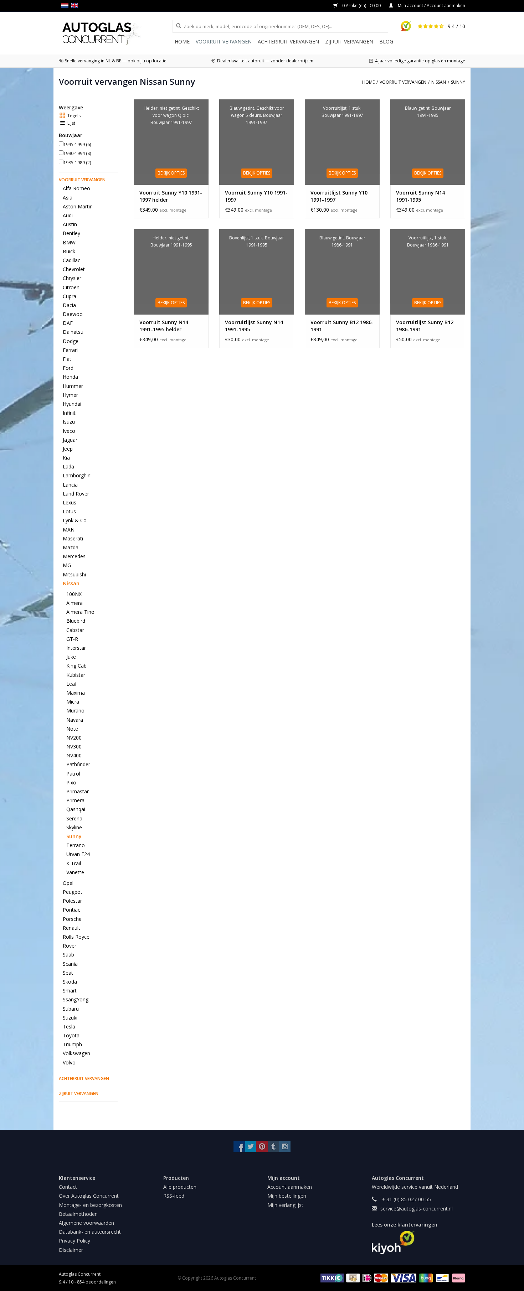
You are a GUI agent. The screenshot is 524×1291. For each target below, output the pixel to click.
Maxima (75, 692)
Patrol (73, 773)
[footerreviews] (419, 1242)
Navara (74, 719)
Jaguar (70, 439)
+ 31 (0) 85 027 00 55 (405, 1199)
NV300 (74, 746)
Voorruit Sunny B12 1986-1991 (342, 326)
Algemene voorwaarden (86, 1222)
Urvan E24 (78, 854)
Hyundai (72, 403)
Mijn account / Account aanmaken (431, 5)
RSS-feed (173, 1195)
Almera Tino (80, 611)
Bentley (71, 233)
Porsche (72, 919)
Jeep (68, 448)
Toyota (71, 1035)
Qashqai (75, 809)
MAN (69, 529)
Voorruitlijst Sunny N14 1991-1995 (254, 326)
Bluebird (75, 620)
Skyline (74, 827)
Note (72, 728)
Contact (68, 1186)
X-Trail (73, 863)
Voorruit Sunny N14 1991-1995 (420, 196)
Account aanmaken (289, 1186)
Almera (74, 603)
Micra (72, 701)
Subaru (71, 1008)
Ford (68, 367)
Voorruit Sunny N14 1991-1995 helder (163, 326)
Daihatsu (73, 331)
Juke (71, 656)
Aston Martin (78, 206)
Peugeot (72, 891)
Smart (70, 990)
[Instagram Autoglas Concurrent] (285, 1146)
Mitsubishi (74, 574)
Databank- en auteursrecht (90, 1231)
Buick (69, 251)
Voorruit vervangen (224, 41)
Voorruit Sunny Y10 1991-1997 (256, 196)
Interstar (76, 647)
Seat (68, 972)
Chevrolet (74, 269)
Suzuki (70, 1017)
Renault (71, 927)
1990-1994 (77, 153)
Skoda (70, 981)
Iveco (69, 430)
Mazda (70, 547)
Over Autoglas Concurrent (89, 1195)
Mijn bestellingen (286, 1195)
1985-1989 (77, 163)
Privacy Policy (74, 1240)
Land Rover (76, 493)
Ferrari (70, 350)
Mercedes (74, 556)
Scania (70, 963)
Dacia (69, 305)
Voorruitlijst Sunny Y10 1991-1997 (339, 196)
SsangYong (75, 999)
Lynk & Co (75, 520)
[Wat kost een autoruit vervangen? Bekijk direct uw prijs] (116, 33)
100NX (74, 594)
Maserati (73, 538)
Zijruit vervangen (349, 41)
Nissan (71, 583)
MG (67, 565)
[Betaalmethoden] (331, 1278)
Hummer (73, 386)
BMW (69, 242)
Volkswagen (76, 1053)
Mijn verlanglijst (285, 1205)
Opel (68, 883)
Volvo (69, 1062)
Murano (75, 710)
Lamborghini (77, 475)
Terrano (75, 845)
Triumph (72, 1044)
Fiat (67, 359)
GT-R (72, 639)
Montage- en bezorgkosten (90, 1205)
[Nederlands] (66, 5)
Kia (66, 457)
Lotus (69, 511)
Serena (74, 818)
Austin (70, 224)
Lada (68, 466)
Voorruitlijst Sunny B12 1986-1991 (424, 326)
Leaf (71, 683)
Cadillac (71, 260)
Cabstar (75, 630)
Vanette (75, 872)
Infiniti (70, 412)
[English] (76, 5)
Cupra (69, 296)
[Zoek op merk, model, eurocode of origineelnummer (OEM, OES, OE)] (176, 26)
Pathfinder (78, 764)
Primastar (77, 791)
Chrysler (72, 278)
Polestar (72, 900)
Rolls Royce (76, 936)
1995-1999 (77, 144)
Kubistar (75, 675)
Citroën (71, 287)
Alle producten (179, 1186)
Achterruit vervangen (288, 41)
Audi (68, 215)
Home (182, 41)
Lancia (70, 484)
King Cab (76, 665)
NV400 (74, 755)
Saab (68, 954)
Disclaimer (71, 1249)
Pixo (71, 782)
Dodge (70, 341)
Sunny (74, 836)
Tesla (69, 1026)
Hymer (70, 395)
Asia (67, 197)
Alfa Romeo (76, 188)
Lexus (69, 502)
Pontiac (71, 909)
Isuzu (69, 421)
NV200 (74, 737)
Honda (70, 376)
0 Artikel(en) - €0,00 (361, 5)
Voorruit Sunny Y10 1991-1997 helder (170, 196)
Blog (386, 41)
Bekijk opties (171, 173)
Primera (75, 800)
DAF (68, 323)
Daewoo (73, 314)
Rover (69, 945)
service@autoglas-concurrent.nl (416, 1208)
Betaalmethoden (78, 1213)
